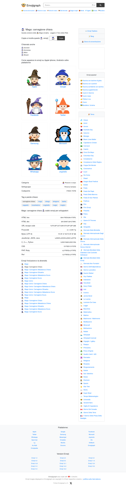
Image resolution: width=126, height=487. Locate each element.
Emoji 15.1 (34, 469)
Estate (84, 185)
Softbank (91, 443)
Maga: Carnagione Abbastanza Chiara (36, 303)
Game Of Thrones (88, 220)
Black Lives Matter (88, 139)
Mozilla (63, 443)
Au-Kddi (34, 445)
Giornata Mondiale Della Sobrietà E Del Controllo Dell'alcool (90, 252)
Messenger (63, 437)
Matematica (85, 312)
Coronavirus (86, 168)
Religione (85, 360)
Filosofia (84, 210)
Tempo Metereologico (89, 396)
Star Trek (85, 386)
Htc (92, 440)
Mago (24, 264)
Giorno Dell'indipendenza (90, 266)
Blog (91, 36)
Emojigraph (34, 5)
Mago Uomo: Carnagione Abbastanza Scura (38, 292)
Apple (34, 86)
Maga (24, 297)
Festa (83, 188)
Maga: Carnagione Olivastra (32, 306)
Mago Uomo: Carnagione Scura (33, 295)
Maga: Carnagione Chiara (31, 300)
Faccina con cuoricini (88, 83)
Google (63, 86)
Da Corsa (85, 175)
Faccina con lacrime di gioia (91, 80)
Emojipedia (34, 448)
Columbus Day (87, 155)
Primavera (85, 347)
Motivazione (86, 328)
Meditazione (86, 322)
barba (64, 201)
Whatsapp (34, 171)
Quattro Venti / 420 (88, 354)
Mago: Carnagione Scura (31, 278)
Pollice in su (85, 99)
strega (47, 201)
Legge (84, 305)
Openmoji (34, 440)
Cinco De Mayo (87, 152)
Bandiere (101, 10)
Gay (83, 223)
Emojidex (63, 440)
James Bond (86, 296)
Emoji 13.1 (34, 466)
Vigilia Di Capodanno (89, 406)
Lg (34, 443)
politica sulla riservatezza (92, 479)
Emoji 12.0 (34, 463)
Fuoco (83, 102)
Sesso (84, 377)
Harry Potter (86, 286)
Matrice (84, 315)
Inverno (84, 292)
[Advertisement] (63, 21)
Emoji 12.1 (63, 463)
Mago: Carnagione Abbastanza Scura (35, 275)
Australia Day (86, 129)
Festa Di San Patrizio (89, 197)
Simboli (94, 10)
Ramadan (85, 357)
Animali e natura (52, 10)
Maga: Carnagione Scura (31, 312)
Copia (61, 37)
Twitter (63, 115)
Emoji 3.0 (91, 458)
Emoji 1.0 (34, 458)
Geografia (85, 227)
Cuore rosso (85, 96)
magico (62, 205)
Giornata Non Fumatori (89, 263)
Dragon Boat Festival (89, 181)
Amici (83, 123)
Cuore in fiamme (87, 93)
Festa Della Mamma (88, 194)
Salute (84, 370)
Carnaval (85, 146)
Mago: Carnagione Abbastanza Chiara (36, 269)
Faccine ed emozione (27, 10)
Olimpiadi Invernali (88, 338)
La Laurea (85, 299)
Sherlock (84, 380)
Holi (83, 289)
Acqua (84, 120)
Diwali (84, 178)
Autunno (84, 133)
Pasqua (84, 344)
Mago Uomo (27, 281)
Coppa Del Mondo (88, 165)
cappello (25, 205)
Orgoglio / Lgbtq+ (87, 341)
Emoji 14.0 (63, 466)
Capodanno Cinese (88, 142)
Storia (84, 390)
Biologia (84, 136)
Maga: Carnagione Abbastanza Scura (35, 309)
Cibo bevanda (62, 10)
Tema (91, 114)
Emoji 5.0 (63, 461)
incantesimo (36, 205)
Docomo (63, 445)
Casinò (84, 149)
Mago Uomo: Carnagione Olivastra (34, 289)
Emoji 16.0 (63, 469)
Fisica (84, 214)
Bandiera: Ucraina (87, 105)
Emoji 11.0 (91, 461)
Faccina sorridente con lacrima (92, 86)
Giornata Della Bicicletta (90, 230)
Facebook (34, 115)
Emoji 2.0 (63, 458)
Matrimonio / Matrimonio (90, 318)
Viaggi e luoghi (73, 10)
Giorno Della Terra (88, 412)
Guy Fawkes (86, 276)
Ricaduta (85, 364)
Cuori (83, 172)
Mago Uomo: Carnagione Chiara (34, 283)
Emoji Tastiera (91, 31)
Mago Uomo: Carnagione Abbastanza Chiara (38, 286)
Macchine (85, 309)
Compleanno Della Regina (90, 162)
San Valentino (86, 373)
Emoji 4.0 (34, 461)
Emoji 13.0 (91, 463)
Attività (81, 10)
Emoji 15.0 (91, 466)
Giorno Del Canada (88, 409)
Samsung (34, 143)
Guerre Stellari (86, 273)
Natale (84, 331)
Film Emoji (85, 207)
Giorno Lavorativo (88, 270)
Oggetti (88, 10)
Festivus (84, 201)
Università (85, 399)
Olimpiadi (85, 334)
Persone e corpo (41, 10)
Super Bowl (85, 393)
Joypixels (63, 171)
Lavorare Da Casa (88, 302)
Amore (84, 126)
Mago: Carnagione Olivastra (32, 272)
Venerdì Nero (86, 403)
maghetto (46, 205)
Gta (83, 217)
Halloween (85, 279)
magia (55, 205)
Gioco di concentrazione (92, 41)
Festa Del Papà (87, 191)
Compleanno (86, 159)
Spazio (84, 383)
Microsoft (63, 143)
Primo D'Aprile (86, 351)
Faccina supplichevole (89, 90)
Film (83, 204)
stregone (56, 201)
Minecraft (85, 325)
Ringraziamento (87, 367)
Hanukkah (85, 283)
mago (40, 201)
